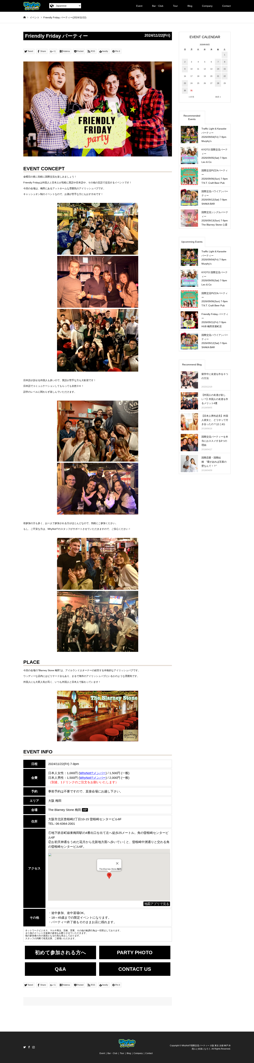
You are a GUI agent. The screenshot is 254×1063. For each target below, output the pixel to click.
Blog (189, 5)
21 (218, 76)
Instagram (33, 1047)
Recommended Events (192, 117)
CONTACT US (134, 969)
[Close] (117, 863)
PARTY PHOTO (135, 952)
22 (225, 76)
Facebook (29, 1047)
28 (218, 83)
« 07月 (191, 97)
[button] (109, 876)
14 (218, 69)
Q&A (60, 969)
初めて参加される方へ (60, 952)
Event (139, 5)
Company (207, 5)
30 (185, 90)
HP (85, 810)
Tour (175, 5)
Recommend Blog (192, 364)
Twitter (24, 1047)
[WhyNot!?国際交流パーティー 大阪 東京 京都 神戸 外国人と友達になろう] (31, 5)
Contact (226, 5)
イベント (34, 17)
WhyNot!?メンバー (93, 773)
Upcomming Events (192, 241)
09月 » (218, 97)
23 (185, 83)
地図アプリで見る (156, 904)
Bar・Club (157, 5)
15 (225, 69)
